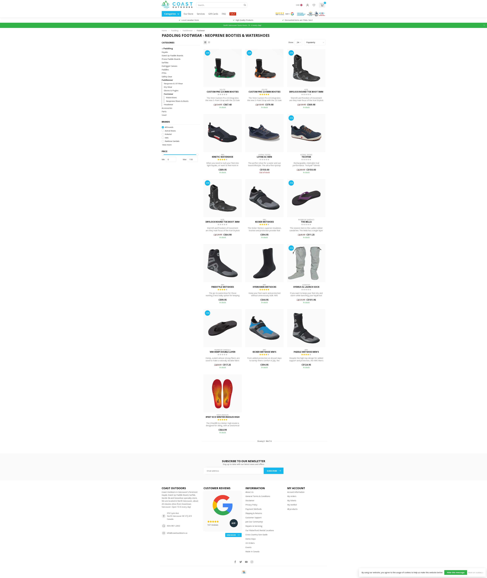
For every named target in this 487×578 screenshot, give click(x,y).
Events (248, 547)
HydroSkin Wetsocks (264, 287)
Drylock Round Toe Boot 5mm (306, 91)
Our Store (188, 13)
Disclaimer (249, 500)
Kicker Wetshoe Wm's (264, 352)
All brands (169, 127)
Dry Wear (168, 87)
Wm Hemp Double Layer (222, 352)
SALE (232, 13)
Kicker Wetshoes (264, 222)
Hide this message (455, 572)
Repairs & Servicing (253, 526)
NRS (167, 138)
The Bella (306, 222)
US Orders (250, 543)
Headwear (168, 104)
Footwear (201, 30)
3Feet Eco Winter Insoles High (223, 417)
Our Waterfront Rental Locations (259, 530)
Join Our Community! (254, 521)
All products (292, 509)
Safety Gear (167, 76)
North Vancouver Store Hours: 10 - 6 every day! (242, 25)
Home (164, 30)
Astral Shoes (170, 131)
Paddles (165, 69)
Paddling (174, 30)
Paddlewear (188, 30)
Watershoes (171, 97)
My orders (291, 496)
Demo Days (250, 539)
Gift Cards (213, 13)
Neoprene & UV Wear (173, 83)
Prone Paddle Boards (171, 59)
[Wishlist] (314, 5)
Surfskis (165, 62)
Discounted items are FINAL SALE (299, 20)
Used (164, 115)
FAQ (224, 13)
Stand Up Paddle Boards (172, 55)
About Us (249, 492)
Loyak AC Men (264, 157)
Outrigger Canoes (169, 66)
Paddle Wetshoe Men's (306, 352)
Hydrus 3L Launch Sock (306, 287)
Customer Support (253, 517)
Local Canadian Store (190, 20)
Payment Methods (253, 509)
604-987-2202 (173, 525)
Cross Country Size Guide (256, 534)
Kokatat (168, 134)
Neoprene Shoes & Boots (177, 101)
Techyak (306, 157)
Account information (296, 492)
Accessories (167, 108)
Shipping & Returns (253, 513)
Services (201, 13)
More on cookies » (475, 572)
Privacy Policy (251, 504)
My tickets (291, 500)
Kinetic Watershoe (222, 157)
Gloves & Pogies (171, 90)
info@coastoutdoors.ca (177, 533)
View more (167, 144)
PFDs (164, 73)
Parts (164, 111)
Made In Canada (252, 551)
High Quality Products (244, 20)
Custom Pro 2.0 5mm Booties (264, 91)
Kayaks (165, 52)
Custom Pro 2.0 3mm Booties (223, 91)
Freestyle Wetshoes (222, 287)
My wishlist (292, 504)
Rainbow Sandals (172, 141)
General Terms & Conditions (257, 496)
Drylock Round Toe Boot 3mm (223, 222)
